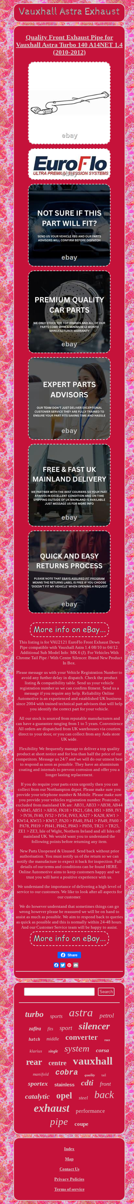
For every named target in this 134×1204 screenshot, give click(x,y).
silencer (94, 1026)
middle (53, 1039)
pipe (59, 1121)
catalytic (37, 1096)
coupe (81, 1124)
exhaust (51, 1108)
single (53, 1051)
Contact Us (69, 1169)
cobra (66, 1072)
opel (64, 1095)
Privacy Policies (69, 1179)
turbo (34, 1014)
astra (81, 1012)
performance (90, 1111)
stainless (64, 1084)
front (105, 1084)
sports (56, 1016)
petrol (107, 1015)
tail (103, 1075)
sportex (38, 1083)
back (104, 1094)
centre (57, 1063)
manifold (41, 1074)
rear (34, 1062)
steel (83, 1097)
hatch (34, 1039)
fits (50, 1028)
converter (81, 1037)
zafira (35, 1028)
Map (69, 1158)
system (76, 1048)
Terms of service (69, 1189)
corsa (102, 1050)
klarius (36, 1051)
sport (66, 1027)
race (107, 1040)
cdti (87, 1082)
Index (69, 1148)
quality (90, 1075)
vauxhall (93, 1061)
